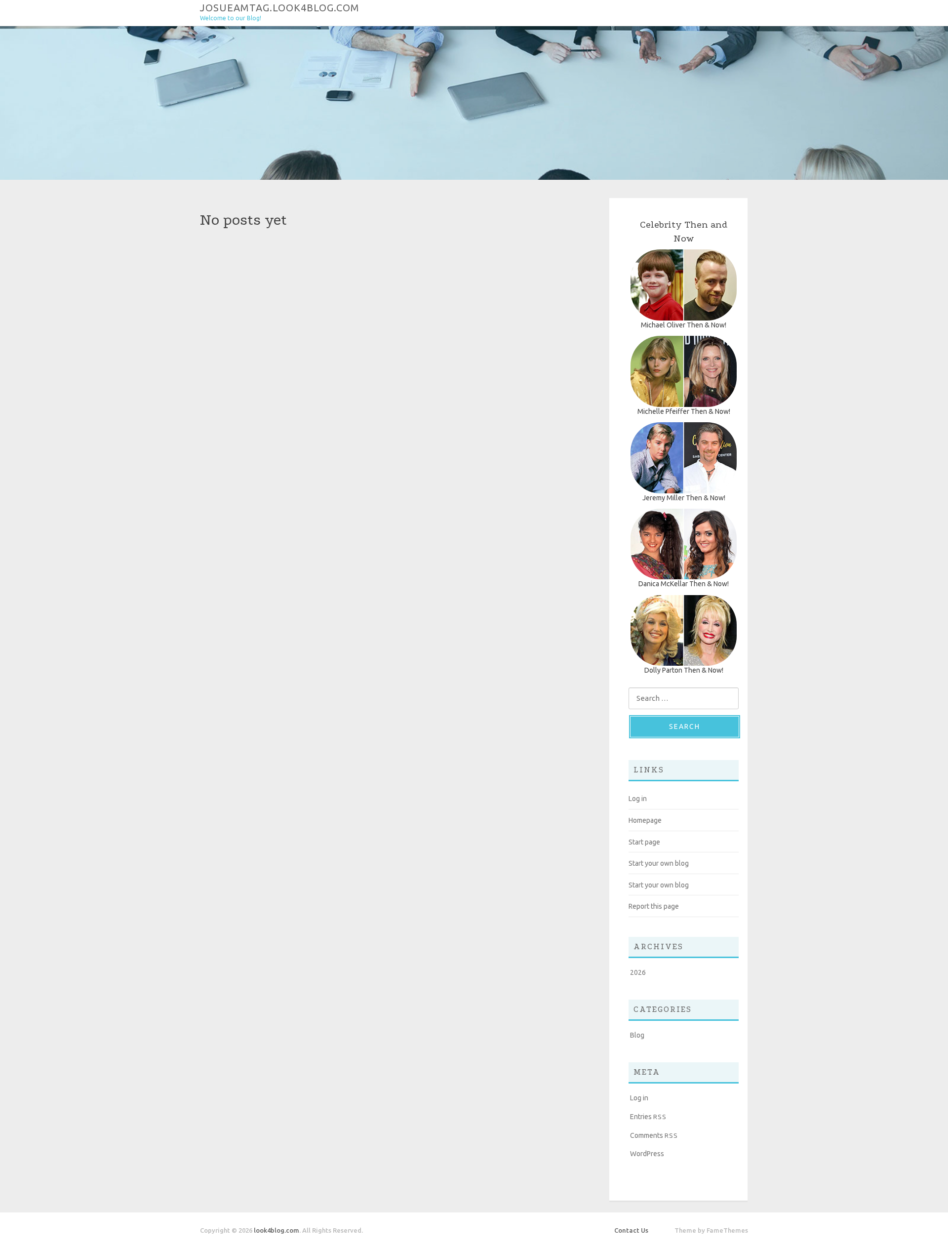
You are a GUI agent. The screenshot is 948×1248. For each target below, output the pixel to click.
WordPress (647, 1154)
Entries (648, 1117)
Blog (637, 1035)
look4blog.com (276, 1230)
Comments (654, 1135)
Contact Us (631, 1230)
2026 (638, 972)
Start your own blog (659, 863)
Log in (638, 799)
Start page (644, 842)
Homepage (645, 820)
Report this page (654, 906)
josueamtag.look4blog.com (279, 7)
